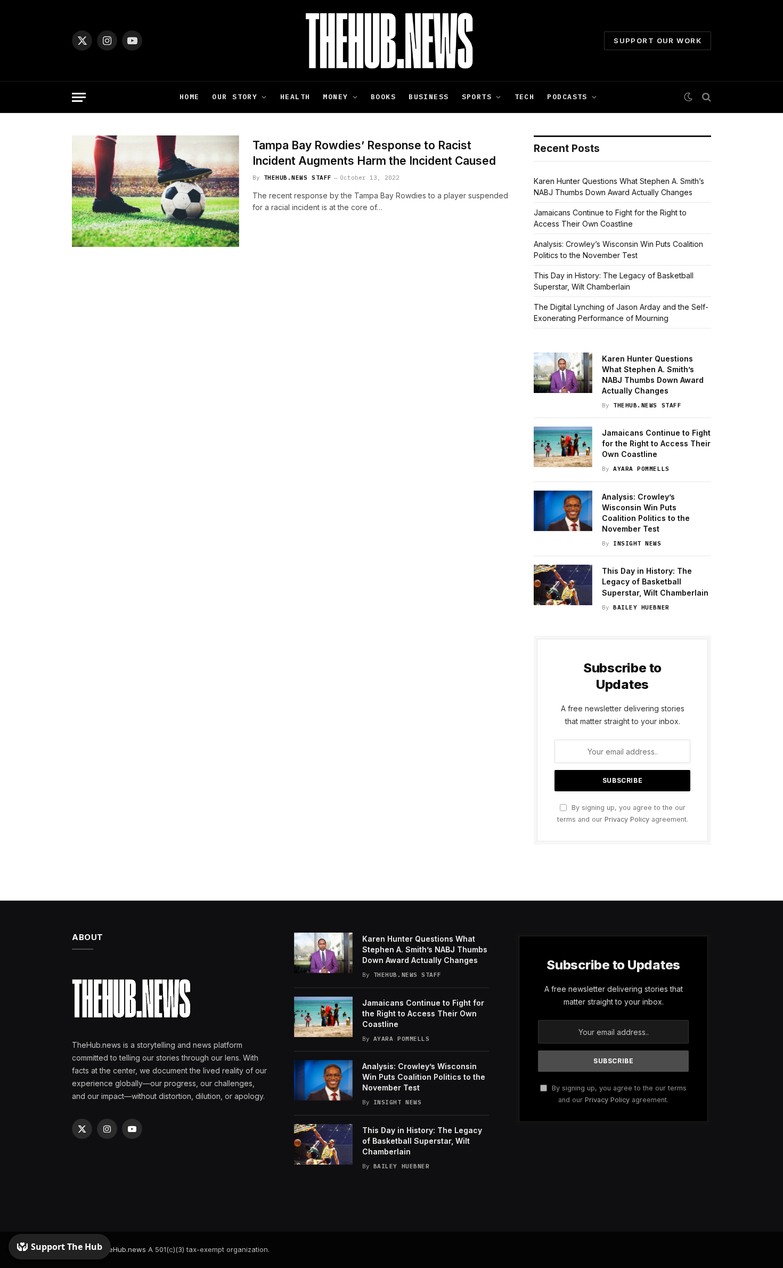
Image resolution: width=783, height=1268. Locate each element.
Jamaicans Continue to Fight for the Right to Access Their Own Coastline (656, 443)
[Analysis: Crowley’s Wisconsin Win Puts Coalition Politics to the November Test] (563, 511)
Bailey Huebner (641, 607)
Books (383, 96)
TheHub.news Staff (298, 177)
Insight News (637, 543)
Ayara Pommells (641, 468)
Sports (477, 96)
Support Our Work (658, 40)
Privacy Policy (627, 819)
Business (428, 96)
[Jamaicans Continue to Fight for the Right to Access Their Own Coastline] (563, 447)
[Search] (705, 97)
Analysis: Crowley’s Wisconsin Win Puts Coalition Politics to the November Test (646, 512)
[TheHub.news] (391, 40)
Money (335, 96)
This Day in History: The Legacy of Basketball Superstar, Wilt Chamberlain (655, 581)
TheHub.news (123, 1249)
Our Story (234, 96)
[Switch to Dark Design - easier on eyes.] (688, 97)
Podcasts (567, 96)
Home (190, 96)
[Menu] (79, 97)
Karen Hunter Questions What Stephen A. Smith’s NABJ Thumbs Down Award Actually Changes (653, 374)
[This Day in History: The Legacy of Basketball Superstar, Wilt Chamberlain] (563, 585)
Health (295, 96)
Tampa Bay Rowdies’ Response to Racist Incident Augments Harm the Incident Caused (374, 153)
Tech (525, 96)
